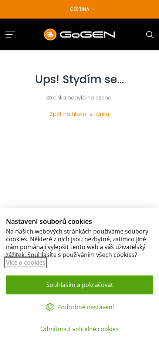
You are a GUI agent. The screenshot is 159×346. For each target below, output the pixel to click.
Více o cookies (25, 262)
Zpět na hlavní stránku (79, 114)
